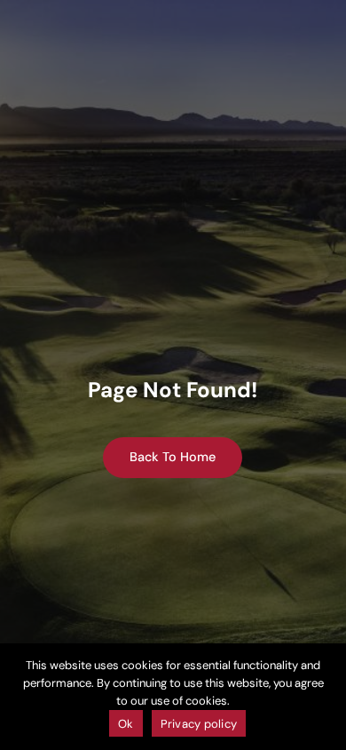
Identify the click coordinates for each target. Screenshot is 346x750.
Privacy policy (199, 723)
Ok (126, 723)
